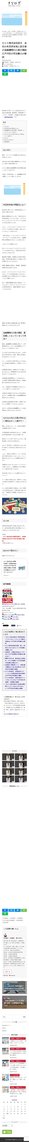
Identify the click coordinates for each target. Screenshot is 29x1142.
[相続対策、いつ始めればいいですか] (21, 771)
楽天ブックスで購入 (9, 615)
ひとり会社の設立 (8, 64)
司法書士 (13, 918)
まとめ (6, 138)
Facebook (12, 975)
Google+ (4, 1030)
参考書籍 (6, 142)
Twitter (6, 975)
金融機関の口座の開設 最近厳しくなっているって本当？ (14, 131)
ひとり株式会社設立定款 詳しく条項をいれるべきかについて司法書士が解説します (15, 648)
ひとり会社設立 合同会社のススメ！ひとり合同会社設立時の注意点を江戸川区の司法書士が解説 (15, 673)
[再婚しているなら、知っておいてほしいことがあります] (8, 779)
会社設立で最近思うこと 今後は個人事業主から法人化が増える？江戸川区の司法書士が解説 (15, 667)
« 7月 (3, 1118)
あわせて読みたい (9, 140)
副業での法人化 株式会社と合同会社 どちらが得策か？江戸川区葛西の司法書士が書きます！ (15, 661)
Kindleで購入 (7, 617)
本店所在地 (20, 920)
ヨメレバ (11, 606)
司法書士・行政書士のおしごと (11, 66)
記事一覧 (7, 971)
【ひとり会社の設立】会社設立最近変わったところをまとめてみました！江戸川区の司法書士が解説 (15, 686)
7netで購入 (15, 617)
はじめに (6, 126)
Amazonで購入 (20, 615)
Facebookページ (6, 1025)
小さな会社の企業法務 (9, 920)
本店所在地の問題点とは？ (11, 128)
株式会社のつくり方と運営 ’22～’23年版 (13, 604)
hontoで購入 (6, 619)
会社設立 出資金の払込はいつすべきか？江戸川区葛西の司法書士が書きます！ (15, 654)
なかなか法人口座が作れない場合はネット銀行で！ (14, 135)
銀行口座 (6, 922)
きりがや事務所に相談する (11, 714)
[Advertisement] (14, 92)
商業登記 (20, 918)
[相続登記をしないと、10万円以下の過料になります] (21, 779)
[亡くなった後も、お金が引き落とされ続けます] (8, 771)
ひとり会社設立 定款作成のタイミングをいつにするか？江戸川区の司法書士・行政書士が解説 (15, 680)
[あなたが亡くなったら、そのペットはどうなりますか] (21, 764)
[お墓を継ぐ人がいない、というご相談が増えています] (21, 756)
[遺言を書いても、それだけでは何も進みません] (8, 756)
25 (7, 1113)
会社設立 (6, 918)
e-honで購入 (15, 619)
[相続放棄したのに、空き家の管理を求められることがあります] (8, 764)
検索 (24, 1017)
